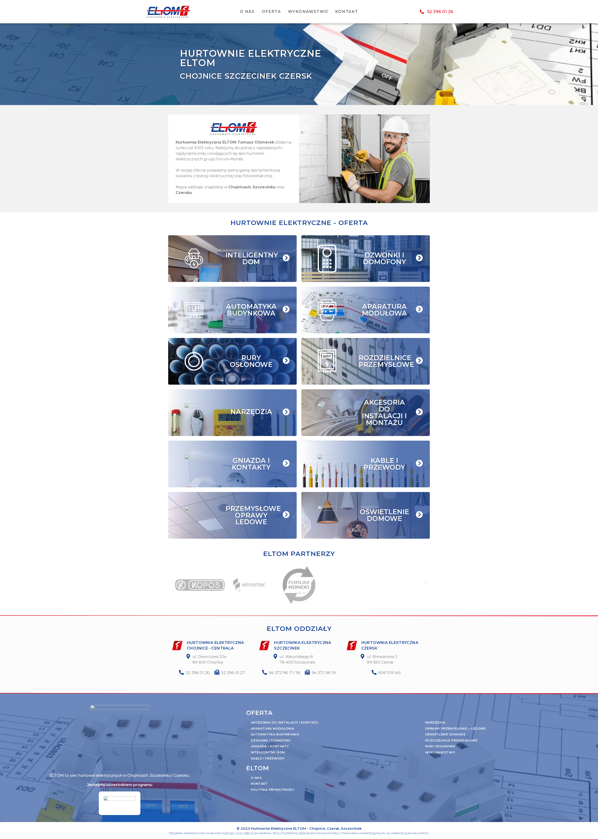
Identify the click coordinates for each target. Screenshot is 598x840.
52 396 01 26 (198, 672)
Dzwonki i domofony (271, 740)
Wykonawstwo (308, 11)
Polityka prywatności (272, 789)
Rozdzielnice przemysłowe (451, 740)
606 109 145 (389, 672)
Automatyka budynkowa (275, 734)
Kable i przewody (268, 758)
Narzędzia (435, 722)
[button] (173, 582)
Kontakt (346, 11)
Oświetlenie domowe (445, 734)
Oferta (271, 11)
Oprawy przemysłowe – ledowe (455, 728)
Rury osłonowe (440, 746)
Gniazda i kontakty (270, 746)
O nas (247, 11)
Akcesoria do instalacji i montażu (284, 722)
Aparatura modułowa (272, 728)
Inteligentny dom (268, 752)
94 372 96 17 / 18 (284, 672)
